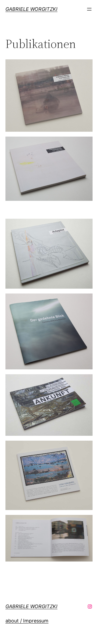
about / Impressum (26, 621)
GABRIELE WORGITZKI (31, 9)
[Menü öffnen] (89, 9)
